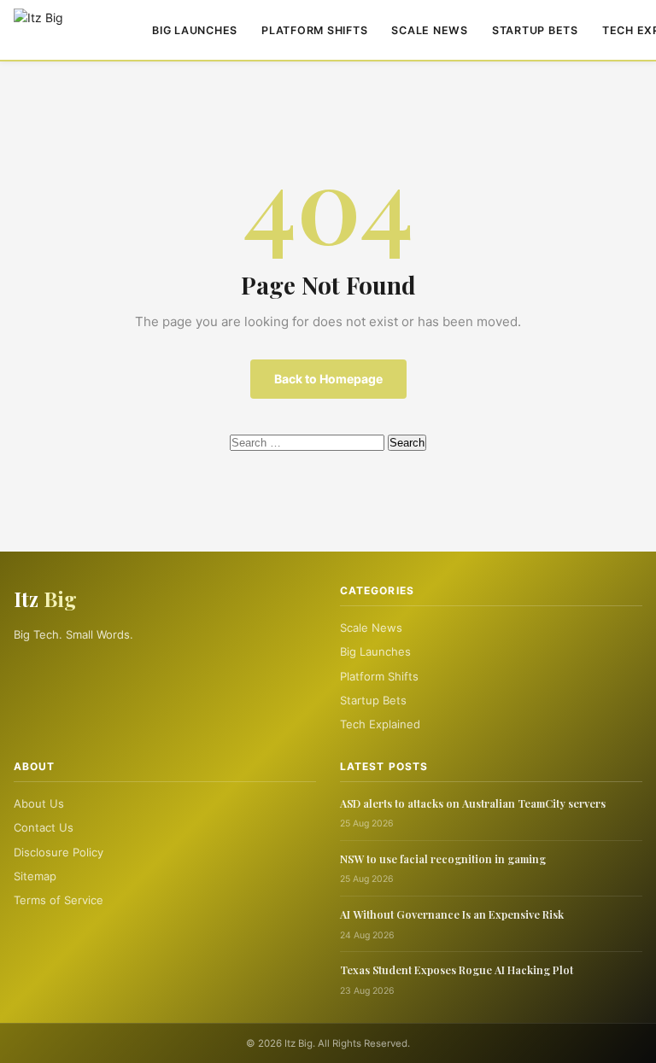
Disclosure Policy (58, 852)
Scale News (429, 30)
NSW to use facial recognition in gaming (443, 858)
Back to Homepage (328, 378)
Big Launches (194, 30)
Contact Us (43, 827)
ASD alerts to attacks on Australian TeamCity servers (473, 803)
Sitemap (35, 876)
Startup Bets (535, 30)
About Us (39, 803)
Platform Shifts (314, 30)
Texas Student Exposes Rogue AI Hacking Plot (456, 969)
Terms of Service (58, 900)
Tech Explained (380, 724)
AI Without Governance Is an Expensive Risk (452, 914)
